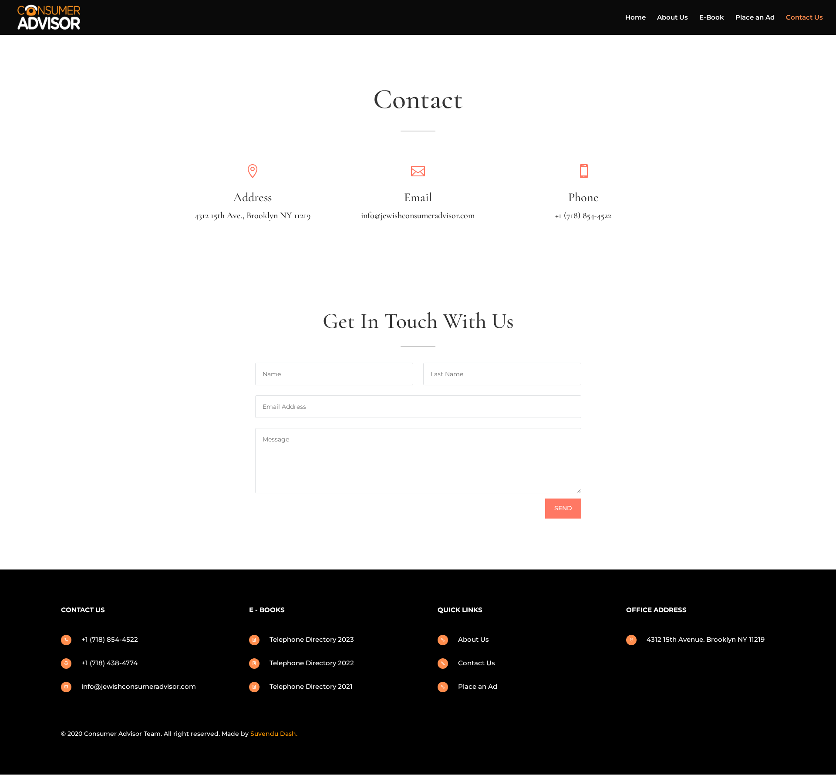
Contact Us (804, 17)
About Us (672, 17)
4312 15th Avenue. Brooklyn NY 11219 (706, 639)
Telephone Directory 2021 (311, 686)
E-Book (711, 17)
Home (635, 17)
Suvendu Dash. (273, 734)
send (563, 508)
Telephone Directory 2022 (312, 663)
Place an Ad (755, 17)
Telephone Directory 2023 (312, 639)
